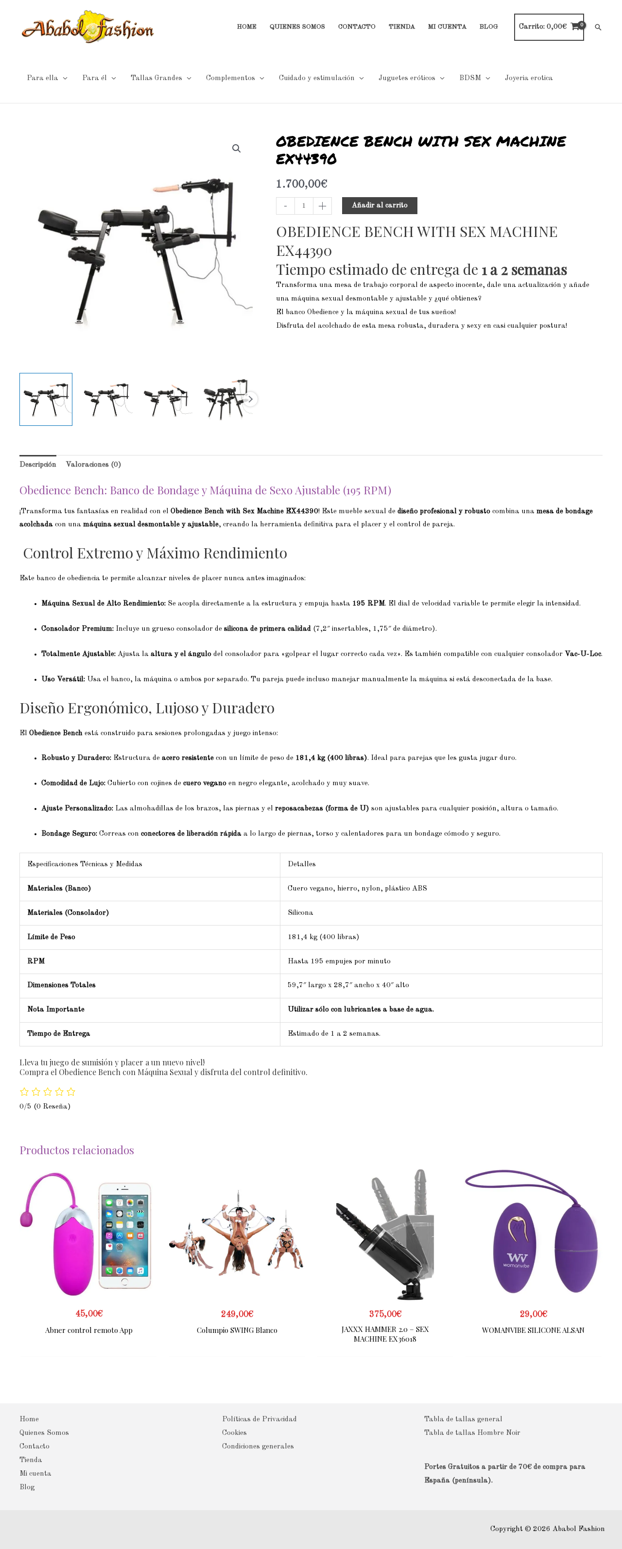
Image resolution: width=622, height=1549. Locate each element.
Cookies (234, 1433)
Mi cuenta (35, 1474)
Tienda (30, 1460)
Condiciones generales (258, 1446)
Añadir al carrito (380, 205)
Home (29, 1419)
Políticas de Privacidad (259, 1419)
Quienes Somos (44, 1433)
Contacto (34, 1446)
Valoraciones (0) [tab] (93, 465)
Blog (27, 1487)
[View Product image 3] (166, 399)
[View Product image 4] (226, 399)
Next (250, 399)
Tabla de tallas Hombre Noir (472, 1433)
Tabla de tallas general (463, 1419)
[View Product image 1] (45, 399)
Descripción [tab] (37, 465)
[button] (598, 27)
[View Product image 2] (106, 399)
